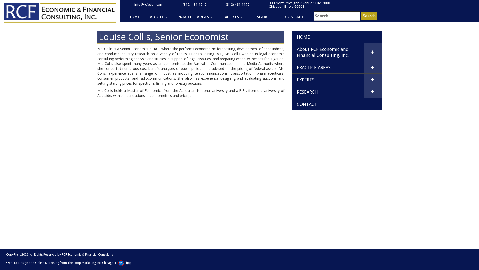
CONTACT (294, 16)
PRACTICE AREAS (194, 16)
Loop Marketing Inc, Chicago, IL (96, 263)
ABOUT (157, 16)
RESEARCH (262, 16)
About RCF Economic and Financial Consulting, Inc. (323, 52)
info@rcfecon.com (148, 4)
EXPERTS (231, 16)
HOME (134, 16)
